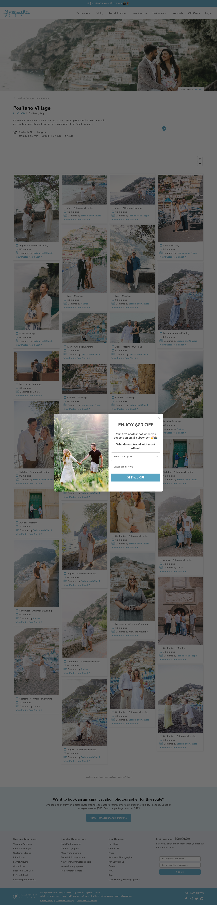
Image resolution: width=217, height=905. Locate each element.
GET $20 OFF (136, 477)
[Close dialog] (159, 417)
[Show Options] (157, 457)
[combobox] (135, 457)
